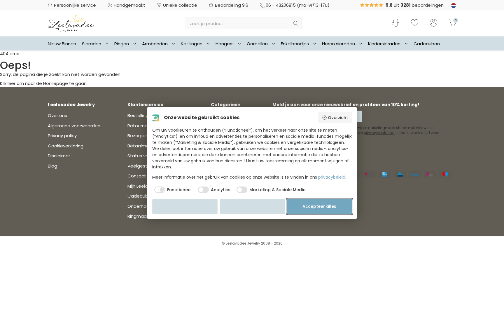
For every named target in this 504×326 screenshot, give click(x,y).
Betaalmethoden (146, 146)
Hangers (225, 44)
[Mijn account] (433, 23)
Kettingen (191, 44)
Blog (52, 166)
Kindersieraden (384, 44)
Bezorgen (137, 136)
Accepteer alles (319, 206)
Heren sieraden (338, 44)
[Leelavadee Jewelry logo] (71, 23)
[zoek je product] (296, 23)
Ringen (121, 44)
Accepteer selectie (252, 206)
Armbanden (155, 44)
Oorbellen (257, 44)
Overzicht (338, 118)
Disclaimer (59, 156)
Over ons (57, 115)
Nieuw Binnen (62, 44)
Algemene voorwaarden (74, 126)
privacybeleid (331, 177)
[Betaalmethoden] (369, 174)
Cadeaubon (427, 44)
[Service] (395, 23)
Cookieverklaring (65, 146)
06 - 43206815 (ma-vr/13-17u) (298, 5)
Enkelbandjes (295, 44)
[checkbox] (172, 189)
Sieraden (91, 44)
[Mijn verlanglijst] (414, 23)
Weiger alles (185, 206)
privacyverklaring (379, 132)
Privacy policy (62, 136)
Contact (136, 176)
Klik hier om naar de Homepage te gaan (43, 83)
